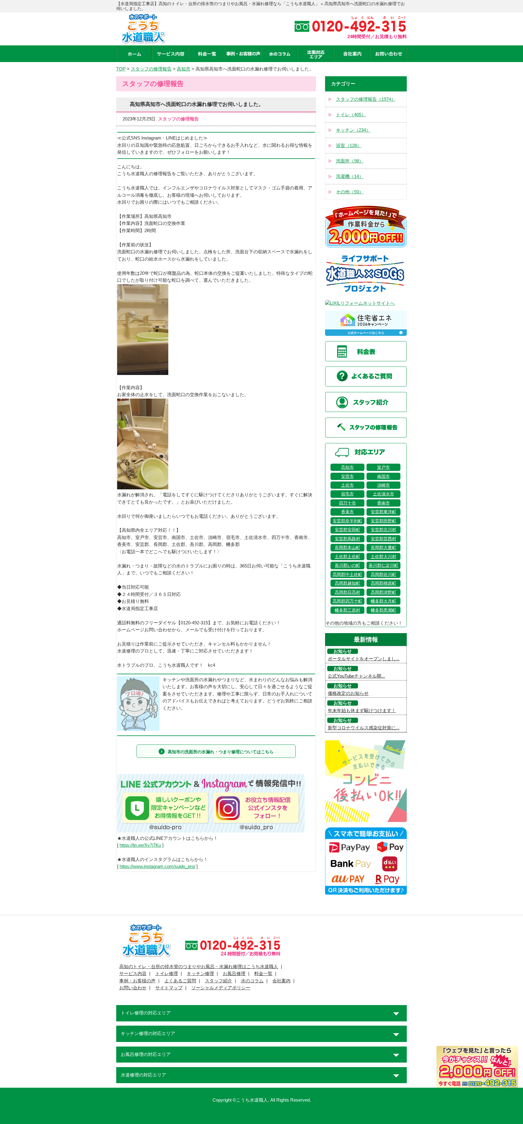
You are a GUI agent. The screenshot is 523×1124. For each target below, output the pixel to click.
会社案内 (281, 980)
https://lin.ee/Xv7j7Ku (140, 845)
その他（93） (349, 191)
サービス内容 (132, 973)
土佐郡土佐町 (347, 556)
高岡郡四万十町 (347, 601)
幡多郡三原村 (347, 610)
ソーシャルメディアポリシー (220, 987)
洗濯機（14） (349, 176)
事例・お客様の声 (137, 980)
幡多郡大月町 (383, 601)
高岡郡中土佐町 (347, 574)
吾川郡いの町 (347, 565)
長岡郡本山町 (347, 547)
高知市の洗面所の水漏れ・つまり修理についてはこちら (221, 751)
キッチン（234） (353, 130)
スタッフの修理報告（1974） (366, 99)
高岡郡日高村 (347, 592)
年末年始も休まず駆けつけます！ (362, 710)
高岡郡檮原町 (383, 583)
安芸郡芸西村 (383, 538)
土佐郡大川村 (383, 556)
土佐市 (347, 485)
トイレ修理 (166, 973)
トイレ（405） (351, 114)
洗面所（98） (349, 161)
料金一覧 (263, 973)
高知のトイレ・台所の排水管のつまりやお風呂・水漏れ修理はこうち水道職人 (198, 966)
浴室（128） (348, 145)
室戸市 (383, 467)
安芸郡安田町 (347, 529)
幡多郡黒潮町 (383, 610)
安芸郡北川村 (383, 529)
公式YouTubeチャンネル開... (356, 676)
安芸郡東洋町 (383, 511)
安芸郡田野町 (383, 520)
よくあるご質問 (180, 980)
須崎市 (383, 485)
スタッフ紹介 (218, 980)
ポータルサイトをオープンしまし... (364, 658)
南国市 (383, 476)
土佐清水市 (383, 493)
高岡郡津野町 (383, 592)
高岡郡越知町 (347, 583)
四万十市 (347, 503)
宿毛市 (347, 493)
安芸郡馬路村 (347, 538)
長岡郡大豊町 (383, 547)
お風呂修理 (234, 973)
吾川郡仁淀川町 (383, 565)
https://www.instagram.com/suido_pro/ (157, 866)
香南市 (383, 503)
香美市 (347, 511)
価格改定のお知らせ (348, 693)
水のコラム (252, 980)
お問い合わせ (132, 987)
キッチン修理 (200, 973)
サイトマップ (169, 987)
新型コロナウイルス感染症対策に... (364, 727)
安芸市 (347, 476)
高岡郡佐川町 (383, 574)
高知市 (347, 467)
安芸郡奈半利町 (347, 520)
